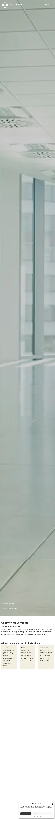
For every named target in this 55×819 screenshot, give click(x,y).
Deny (36, 814)
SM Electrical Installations (8, 603)
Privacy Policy (33, 816)
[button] (52, 803)
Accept (26, 814)
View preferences (47, 814)
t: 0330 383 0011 (45, 4)
